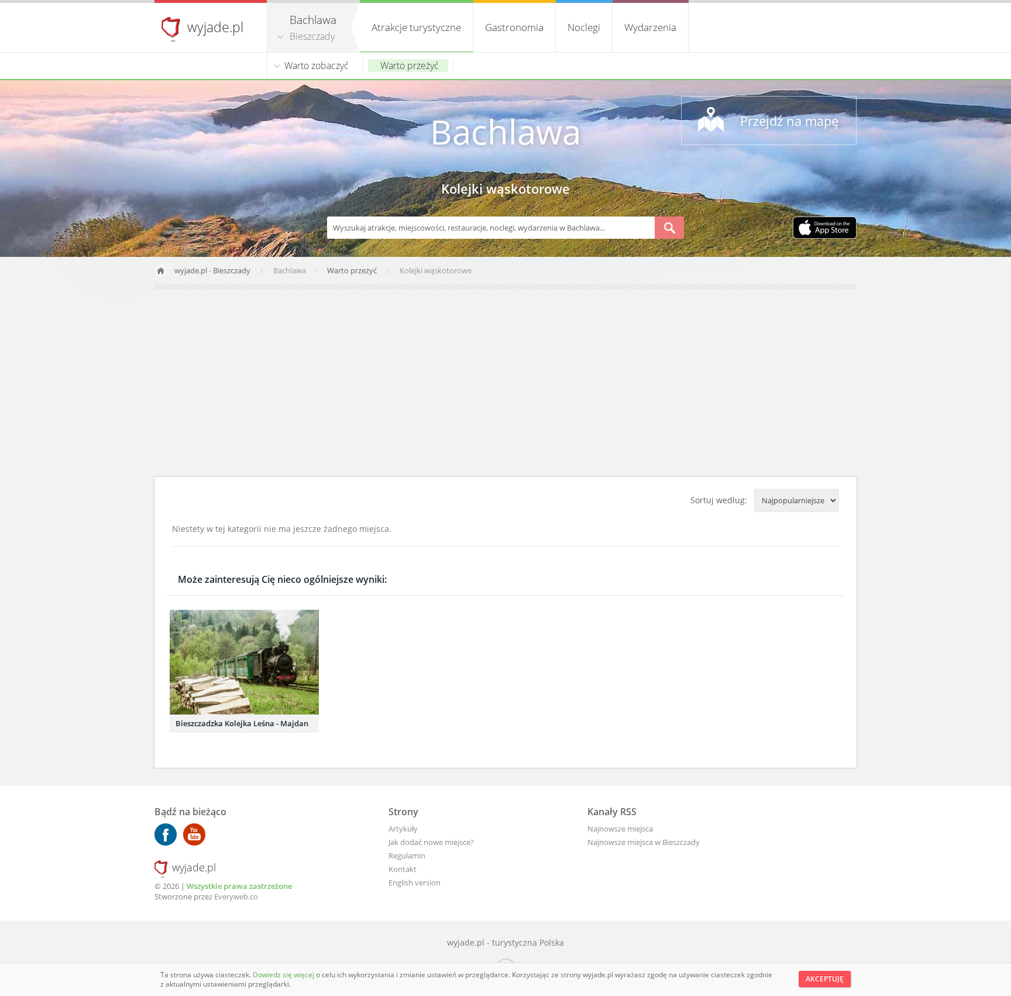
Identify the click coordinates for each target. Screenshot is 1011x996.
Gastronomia (514, 27)
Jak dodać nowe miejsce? (431, 842)
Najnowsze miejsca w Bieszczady (643, 842)
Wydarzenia (650, 27)
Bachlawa (505, 131)
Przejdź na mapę (789, 120)
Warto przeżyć (409, 65)
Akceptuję (825, 979)
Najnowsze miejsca (620, 828)
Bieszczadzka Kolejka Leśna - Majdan (242, 723)
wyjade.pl (215, 27)
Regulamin (406, 855)
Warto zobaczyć (316, 65)
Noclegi (584, 27)
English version (414, 882)
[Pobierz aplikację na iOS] (825, 229)
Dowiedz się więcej (284, 975)
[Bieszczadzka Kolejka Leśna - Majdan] (244, 662)
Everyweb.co (236, 896)
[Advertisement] (505, 383)
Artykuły (403, 828)
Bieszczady (312, 36)
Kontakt (402, 869)
